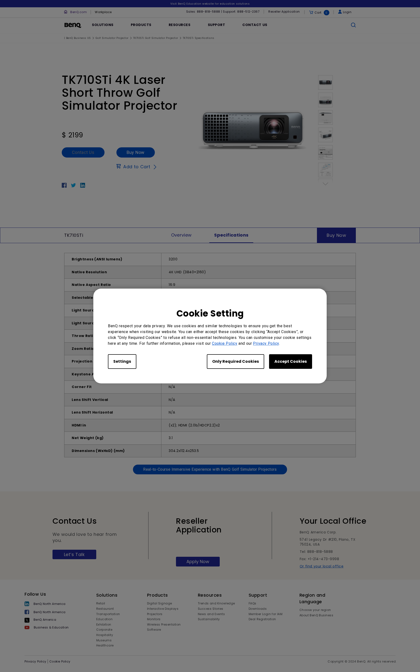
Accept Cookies (290, 361)
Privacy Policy (266, 343)
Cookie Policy (224, 343)
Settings (122, 361)
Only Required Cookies (235, 361)
